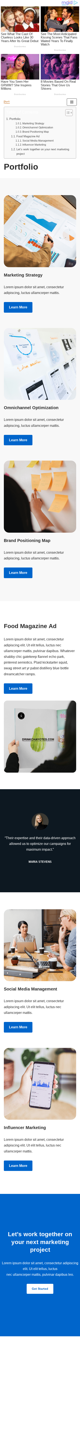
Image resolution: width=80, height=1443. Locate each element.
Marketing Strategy (33, 123)
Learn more (18, 307)
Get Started (40, 1288)
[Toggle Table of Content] (67, 112)
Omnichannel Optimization (37, 127)
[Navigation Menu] (72, 102)
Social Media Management (38, 140)
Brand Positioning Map (35, 131)
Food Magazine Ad (27, 136)
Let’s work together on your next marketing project (42, 151)
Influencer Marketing (34, 144)
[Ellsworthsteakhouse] (7, 102)
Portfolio (14, 119)
